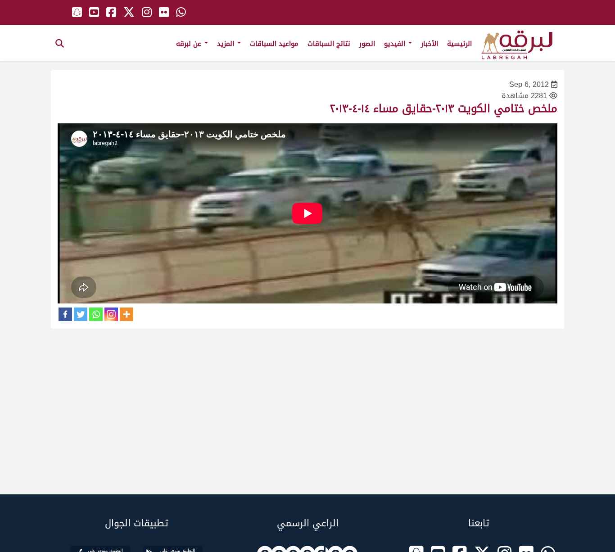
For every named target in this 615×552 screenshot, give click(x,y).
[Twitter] (80, 314)
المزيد (226, 43)
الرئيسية (459, 43)
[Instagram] (111, 314)
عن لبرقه (189, 43)
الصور (367, 43)
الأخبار (429, 43)
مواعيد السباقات (274, 43)
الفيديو (395, 43)
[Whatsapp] (96, 314)
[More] (126, 314)
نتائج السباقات (329, 43)
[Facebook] (65, 314)
